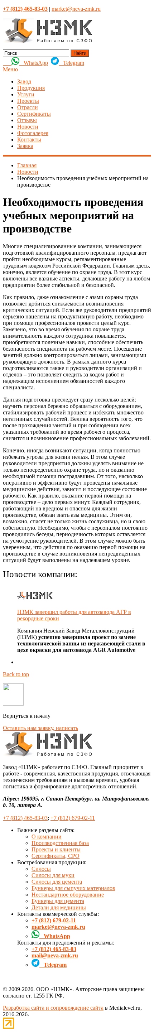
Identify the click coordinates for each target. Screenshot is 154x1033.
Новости (27, 127)
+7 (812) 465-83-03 (25, 818)
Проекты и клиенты (56, 849)
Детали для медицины (59, 907)
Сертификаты (34, 114)
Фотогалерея (32, 133)
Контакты (29, 139)
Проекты (28, 101)
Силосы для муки (53, 875)
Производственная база (60, 843)
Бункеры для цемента (58, 901)
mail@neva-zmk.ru (55, 955)
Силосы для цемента (57, 882)
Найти (79, 53)
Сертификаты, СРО (56, 856)
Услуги (25, 94)
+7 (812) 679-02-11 (72, 818)
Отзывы (27, 120)
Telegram (71, 63)
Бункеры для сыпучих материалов (73, 888)
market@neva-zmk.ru (76, 9)
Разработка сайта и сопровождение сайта (53, 1008)
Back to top (16, 674)
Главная (27, 165)
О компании (47, 836)
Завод (24, 81)
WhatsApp (33, 63)
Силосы (41, 869)
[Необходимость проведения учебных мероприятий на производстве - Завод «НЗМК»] (47, 41)
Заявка (25, 146)
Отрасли (27, 107)
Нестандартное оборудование (68, 895)
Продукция (31, 88)
